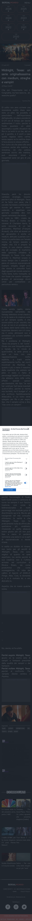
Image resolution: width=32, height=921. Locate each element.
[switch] (25, 463)
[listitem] (16, 459)
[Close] (28, 429)
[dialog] (16, 460)
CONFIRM (10, 489)
